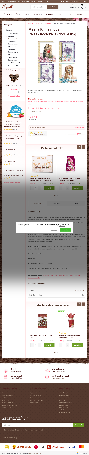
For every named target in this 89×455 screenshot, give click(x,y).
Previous (79, 147)
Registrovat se (79, 127)
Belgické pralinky (13, 38)
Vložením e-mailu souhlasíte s (22, 430)
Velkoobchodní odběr (43, 1)
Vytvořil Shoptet (83, 453)
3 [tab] (57, 195)
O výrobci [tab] (75, 203)
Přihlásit (78, 425)
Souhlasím (66, 230)
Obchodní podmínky (7, 400)
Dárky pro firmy (34, 402)
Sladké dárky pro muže (36, 400)
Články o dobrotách (7, 407)
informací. (62, 226)
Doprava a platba (12, 1)
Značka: (79, 290)
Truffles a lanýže (12, 41)
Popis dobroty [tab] (38, 203)
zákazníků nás (58, 378)
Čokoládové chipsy (13, 54)
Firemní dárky (33, 1)
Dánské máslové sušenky (65, 402)
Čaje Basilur (62, 410)
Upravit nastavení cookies (34, 453)
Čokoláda (9, 30)
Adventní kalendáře (64, 397)
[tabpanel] (42, 172)
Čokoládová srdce (12, 60)
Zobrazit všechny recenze (12, 182)
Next (83, 147)
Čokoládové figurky (13, 52)
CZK (84, 1)
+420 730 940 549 (15, 90)
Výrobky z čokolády (13, 65)
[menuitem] (8, 14)
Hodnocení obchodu (23, 1)
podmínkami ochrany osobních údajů (32, 430)
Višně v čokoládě (75, 275)
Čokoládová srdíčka (34, 278)
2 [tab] (55, 195)
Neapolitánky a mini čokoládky (15, 62)
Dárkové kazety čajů (64, 393)
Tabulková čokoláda (13, 33)
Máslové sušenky (64, 275)
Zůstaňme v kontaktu (8, 438)
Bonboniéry (11, 36)
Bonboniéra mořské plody (50, 275)
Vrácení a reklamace (7, 402)
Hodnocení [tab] (56, 203)
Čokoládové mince (12, 46)
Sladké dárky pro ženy (36, 395)
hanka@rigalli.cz (15, 96)
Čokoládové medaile (13, 44)
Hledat (52, 7)
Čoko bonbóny (11, 49)
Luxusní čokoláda (12, 57)
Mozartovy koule (63, 405)
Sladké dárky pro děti (36, 397)
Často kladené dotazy (8, 395)
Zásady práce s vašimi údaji (9, 405)
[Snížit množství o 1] (32, 188)
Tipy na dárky (34, 393)
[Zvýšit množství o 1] (39, 188)
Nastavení (54, 230)
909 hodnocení (42, 134)
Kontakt (4, 1)
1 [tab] (54, 195)
